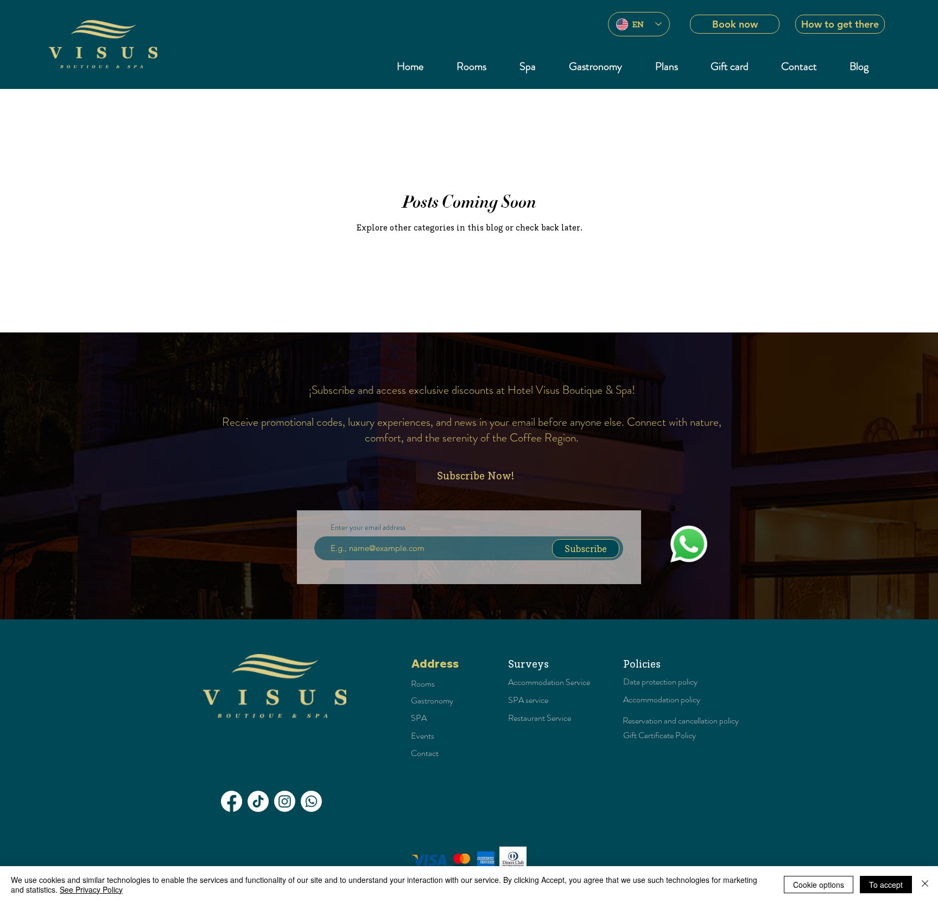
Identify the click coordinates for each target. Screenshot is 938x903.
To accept (886, 884)
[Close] (924, 884)
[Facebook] (231, 801)
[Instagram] (284, 801)
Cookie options (818, 884)
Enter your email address (368, 527)
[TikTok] (258, 801)
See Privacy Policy (91, 889)
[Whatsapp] (311, 801)
